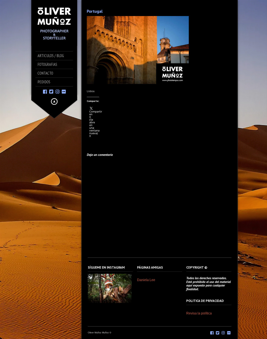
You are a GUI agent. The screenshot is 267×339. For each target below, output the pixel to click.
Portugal (95, 11)
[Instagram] (57, 91)
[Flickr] (64, 91)
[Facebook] (45, 91)
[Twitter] (51, 91)
